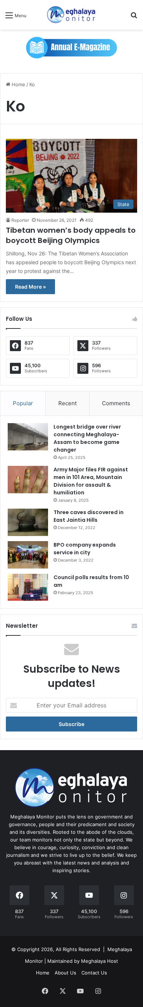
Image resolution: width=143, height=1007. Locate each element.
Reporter (20, 220)
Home (17, 84)
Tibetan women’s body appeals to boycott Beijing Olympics (71, 235)
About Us (65, 973)
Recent (67, 403)
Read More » (30, 287)
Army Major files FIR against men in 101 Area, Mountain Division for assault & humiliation (91, 481)
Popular (23, 403)
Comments (116, 403)
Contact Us (94, 973)
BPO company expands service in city (85, 548)
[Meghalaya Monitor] (71, 14)
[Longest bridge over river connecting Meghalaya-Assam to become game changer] (28, 437)
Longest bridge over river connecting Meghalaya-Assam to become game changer (87, 438)
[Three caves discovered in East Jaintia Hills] (28, 522)
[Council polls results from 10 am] (28, 587)
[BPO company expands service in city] (28, 555)
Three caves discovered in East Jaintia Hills (89, 516)
